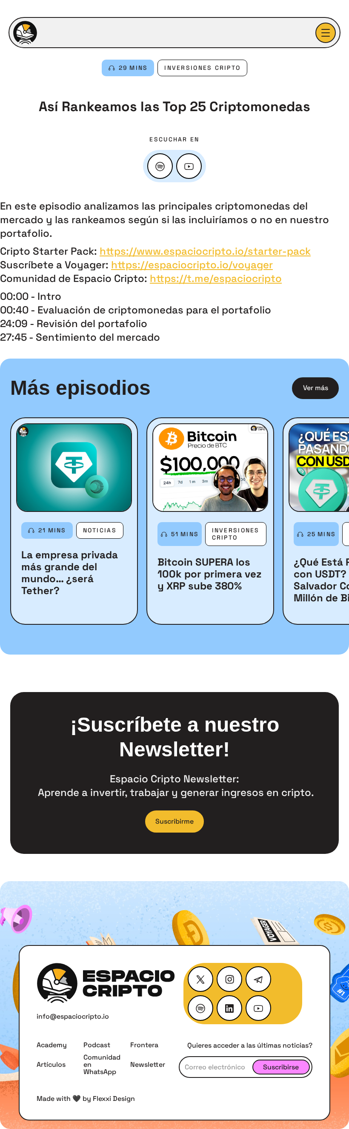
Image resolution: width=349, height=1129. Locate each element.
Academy (52, 1045)
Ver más (315, 387)
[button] (325, 33)
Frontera (144, 1045)
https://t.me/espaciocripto (216, 278)
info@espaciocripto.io (73, 1016)
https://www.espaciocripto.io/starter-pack (205, 251)
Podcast (96, 1045)
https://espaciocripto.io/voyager (192, 264)
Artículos (51, 1064)
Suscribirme (174, 821)
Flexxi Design (114, 1098)
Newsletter (147, 1064)
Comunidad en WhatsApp (101, 1064)
